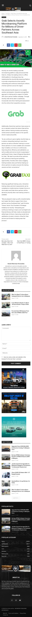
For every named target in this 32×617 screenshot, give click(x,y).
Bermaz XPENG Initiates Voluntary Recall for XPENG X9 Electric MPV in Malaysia (21, 456)
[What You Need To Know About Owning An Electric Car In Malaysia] (6, 297)
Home (3, 13)
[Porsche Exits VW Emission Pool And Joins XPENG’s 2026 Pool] (6, 313)
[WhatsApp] (19, 45)
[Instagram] (16, 600)
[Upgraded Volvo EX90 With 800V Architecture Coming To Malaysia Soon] (6, 449)
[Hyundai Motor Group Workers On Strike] (6, 483)
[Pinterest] (16, 45)
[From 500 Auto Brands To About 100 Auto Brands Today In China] (6, 305)
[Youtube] (20, 600)
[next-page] (5, 319)
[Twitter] (12, 45)
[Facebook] (8, 45)
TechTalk (7, 13)
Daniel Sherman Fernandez (11, 36)
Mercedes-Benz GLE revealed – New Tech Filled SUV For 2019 (7, 242)
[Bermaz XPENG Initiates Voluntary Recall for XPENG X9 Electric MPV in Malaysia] (6, 457)
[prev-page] (3, 319)
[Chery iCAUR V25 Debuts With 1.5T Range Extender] (6, 475)
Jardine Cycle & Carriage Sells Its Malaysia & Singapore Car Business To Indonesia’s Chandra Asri (21, 465)
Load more (15, 498)
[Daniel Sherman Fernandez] (3, 37)
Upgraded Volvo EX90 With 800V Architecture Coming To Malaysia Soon (20, 448)
